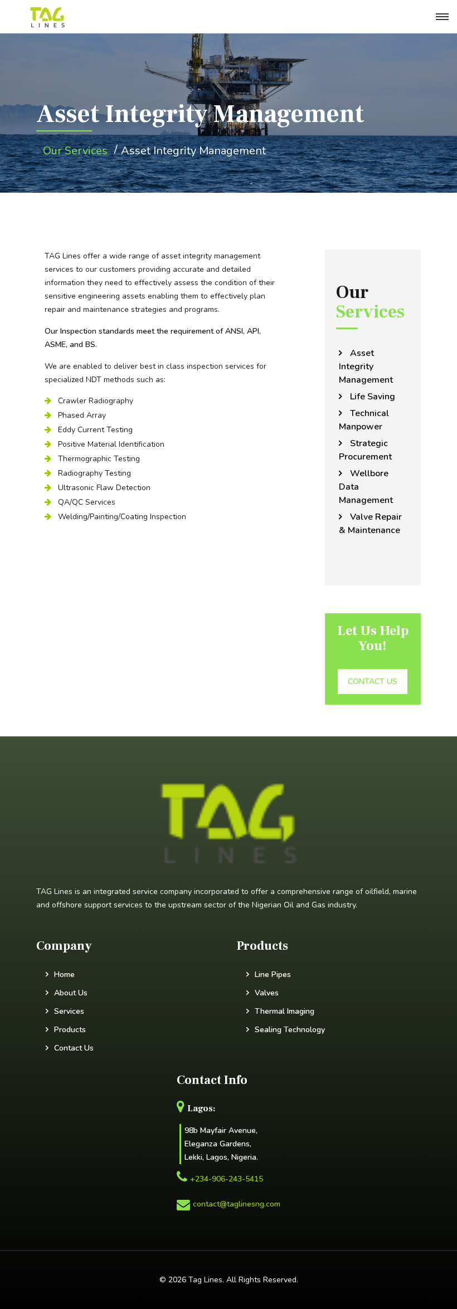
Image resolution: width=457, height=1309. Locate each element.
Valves (267, 993)
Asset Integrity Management (193, 150)
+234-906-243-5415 (226, 1179)
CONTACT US (372, 681)
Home (64, 974)
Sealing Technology (290, 1029)
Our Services (75, 150)
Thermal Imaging (284, 1011)
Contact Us (74, 1048)
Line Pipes (273, 974)
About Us (70, 993)
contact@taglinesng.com (236, 1204)
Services (69, 1011)
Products (70, 1029)
